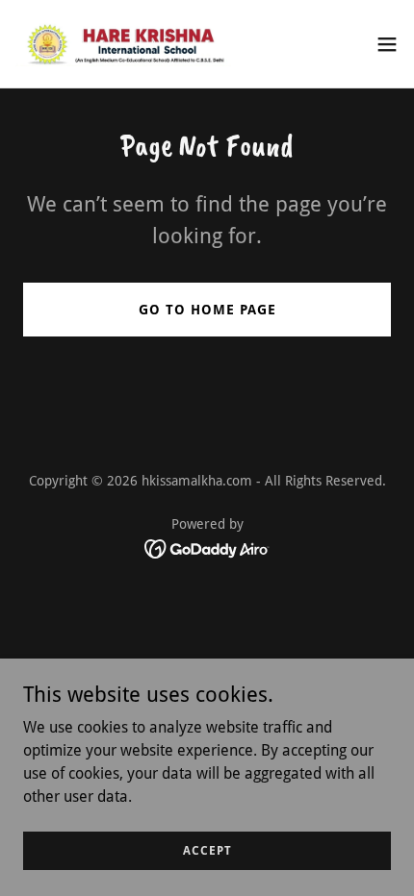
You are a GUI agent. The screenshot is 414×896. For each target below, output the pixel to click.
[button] (387, 44)
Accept (207, 850)
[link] (123, 44)
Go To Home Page (207, 309)
